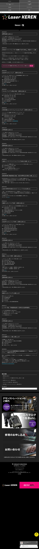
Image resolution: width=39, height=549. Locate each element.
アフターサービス (29, 7)
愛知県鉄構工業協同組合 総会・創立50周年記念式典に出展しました (19, 175)
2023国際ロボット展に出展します (11, 336)
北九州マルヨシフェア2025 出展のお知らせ (13, 221)
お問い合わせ (12, 472)
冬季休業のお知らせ (7, 129)
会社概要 (19, 473)
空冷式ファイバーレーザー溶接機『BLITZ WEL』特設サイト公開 (19, 49)
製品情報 (9, 1)
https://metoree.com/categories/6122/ (8, 363)
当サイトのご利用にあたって (19, 469)
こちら (31, 65)
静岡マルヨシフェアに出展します (11, 293)
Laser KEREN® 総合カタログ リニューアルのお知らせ (16, 188)
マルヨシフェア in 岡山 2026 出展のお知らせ (14, 91)
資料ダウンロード (36, 534)
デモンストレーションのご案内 (9, 4)
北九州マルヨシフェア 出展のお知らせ (12, 72)
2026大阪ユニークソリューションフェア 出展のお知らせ (17, 109)
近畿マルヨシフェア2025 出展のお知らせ (13, 203)
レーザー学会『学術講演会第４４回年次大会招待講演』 (16, 307)
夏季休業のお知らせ (7, 34)
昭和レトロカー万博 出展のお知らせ (12, 256)
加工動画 (29, 1)
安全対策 (9, 7)
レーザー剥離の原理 (29, 4)
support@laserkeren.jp (22, 472)
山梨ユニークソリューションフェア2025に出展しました (16, 161)
